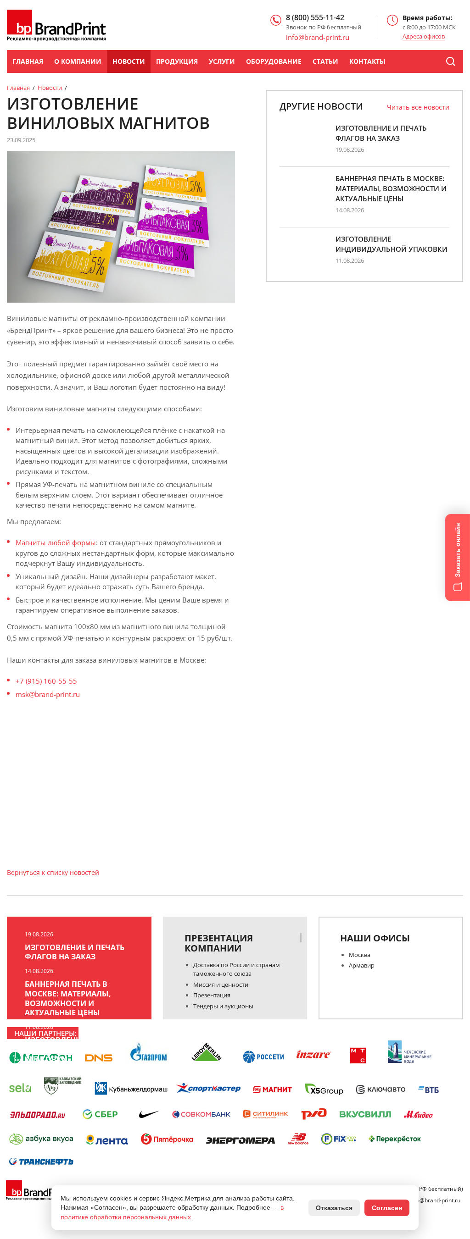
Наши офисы (375, 938)
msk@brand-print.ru (48, 694)
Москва (359, 955)
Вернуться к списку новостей (53, 872)
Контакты (367, 61)
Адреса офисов (424, 36)
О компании (77, 61)
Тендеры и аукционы (223, 1006)
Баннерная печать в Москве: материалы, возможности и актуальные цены (391, 188)
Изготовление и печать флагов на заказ (381, 133)
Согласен (387, 1207)
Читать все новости (418, 107)
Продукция (177, 61)
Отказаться (334, 1207)
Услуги (222, 61)
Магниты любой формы (56, 542)
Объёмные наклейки (68, 1087)
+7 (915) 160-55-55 (46, 681)
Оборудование (274, 61)
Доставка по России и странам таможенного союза (236, 969)
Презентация (211, 995)
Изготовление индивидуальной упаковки (392, 244)
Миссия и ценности (220, 984)
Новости (128, 61)
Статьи (325, 61)
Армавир (362, 965)
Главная (27, 61)
